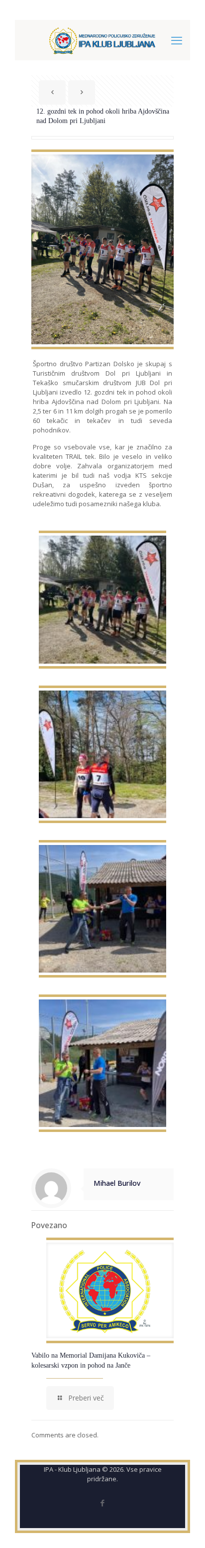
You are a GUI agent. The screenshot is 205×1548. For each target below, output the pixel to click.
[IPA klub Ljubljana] (102, 40)
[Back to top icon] (184, 1527)
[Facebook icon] (102, 1503)
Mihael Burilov (117, 1183)
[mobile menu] (176, 39)
